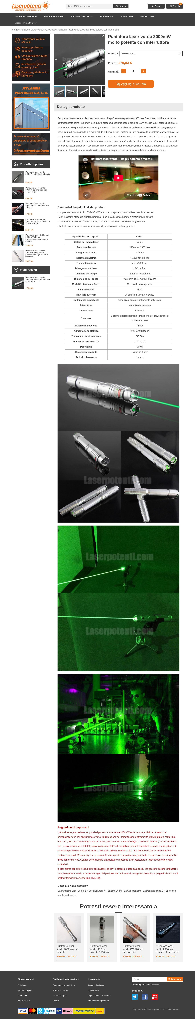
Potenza (113, 53)
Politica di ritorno (60, 990)
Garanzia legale (60, 995)
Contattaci (22, 995)
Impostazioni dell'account (99, 995)
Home (15, 29)
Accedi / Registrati (96, 985)
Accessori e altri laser (25, 23)
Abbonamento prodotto (98, 1000)
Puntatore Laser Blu (54, 16)
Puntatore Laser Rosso (82, 16)
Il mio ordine (93, 990)
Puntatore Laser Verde (26, 16)
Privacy (56, 1000)
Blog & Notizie (24, 1000)
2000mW (50, 29)
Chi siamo (22, 985)
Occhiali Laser (147, 16)
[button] (102, 36)
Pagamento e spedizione (64, 985)
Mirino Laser (127, 16)
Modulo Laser (107, 16)
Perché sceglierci (25, 990)
